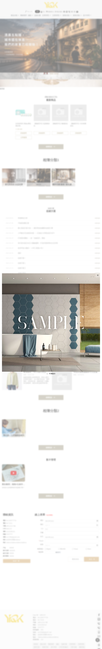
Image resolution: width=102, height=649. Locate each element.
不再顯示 (52, 373)
